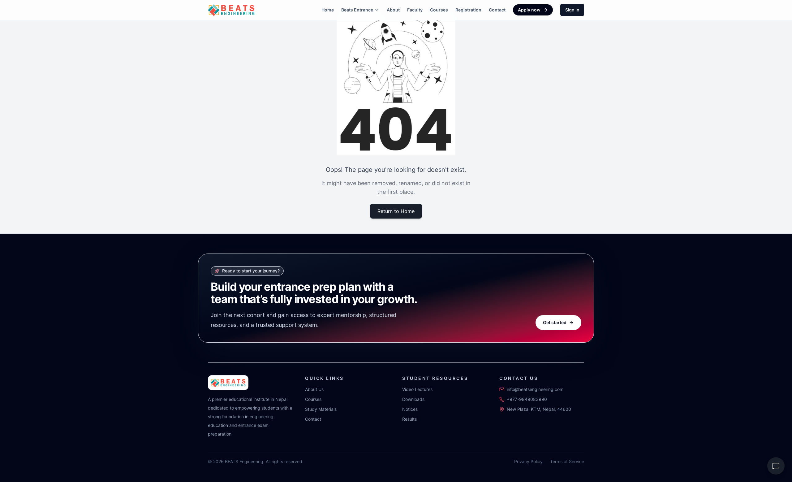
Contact (497, 9)
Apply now (529, 9)
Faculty (415, 9)
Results (409, 419)
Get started (554, 322)
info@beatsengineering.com (535, 389)
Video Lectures (417, 389)
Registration (468, 9)
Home (327, 9)
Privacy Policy (528, 461)
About (393, 9)
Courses (439, 9)
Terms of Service (567, 461)
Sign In (572, 9)
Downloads (413, 399)
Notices (410, 409)
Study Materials (321, 409)
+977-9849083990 (527, 399)
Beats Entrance (357, 9)
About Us (314, 389)
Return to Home (396, 211)
